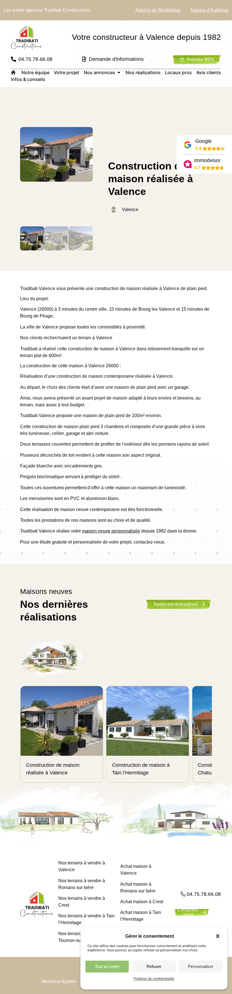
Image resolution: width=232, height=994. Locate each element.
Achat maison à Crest (141, 901)
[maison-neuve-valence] (56, 154)
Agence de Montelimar (158, 10)
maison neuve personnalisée (111, 531)
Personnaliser (200, 966)
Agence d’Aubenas (209, 10)
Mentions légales (59, 981)
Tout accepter (107, 966)
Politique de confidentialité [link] (154, 979)
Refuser (154, 966)
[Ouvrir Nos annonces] (119, 72)
